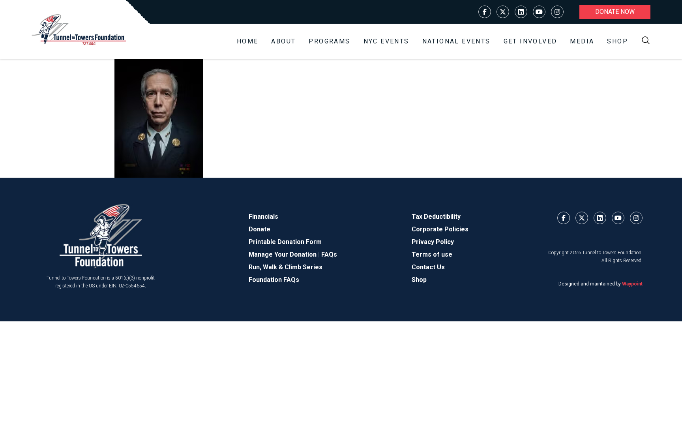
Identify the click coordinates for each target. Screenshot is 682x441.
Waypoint (632, 284)
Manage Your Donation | (285, 254)
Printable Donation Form (285, 242)
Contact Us (428, 267)
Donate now (615, 11)
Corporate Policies (440, 229)
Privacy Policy (433, 242)
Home (248, 41)
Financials (263, 216)
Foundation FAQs (274, 279)
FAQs (329, 254)
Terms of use (432, 254)
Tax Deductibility (436, 216)
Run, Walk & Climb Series (285, 267)
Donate (259, 229)
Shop (617, 41)
